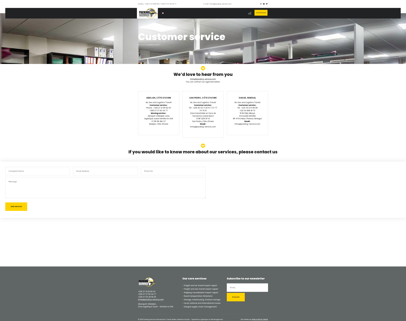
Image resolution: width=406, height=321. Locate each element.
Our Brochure (261, 13)
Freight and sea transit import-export (201, 289)
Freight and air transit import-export (200, 285)
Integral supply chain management (200, 306)
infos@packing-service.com (151, 299)
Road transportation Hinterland (198, 296)
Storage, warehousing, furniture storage (202, 299)
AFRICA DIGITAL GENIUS (260, 319)
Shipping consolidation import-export (201, 292)
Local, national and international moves (202, 303)
